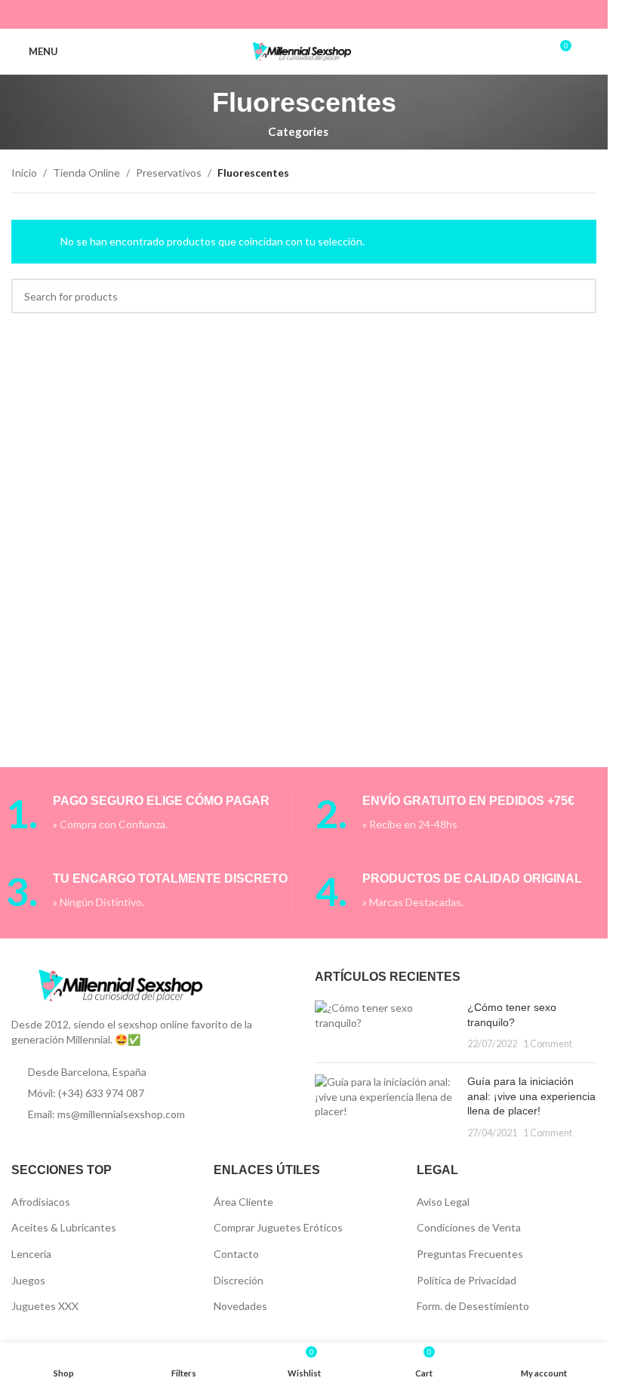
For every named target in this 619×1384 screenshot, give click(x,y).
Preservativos (169, 172)
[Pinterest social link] (294, 14)
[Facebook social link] (256, 14)
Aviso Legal (443, 1201)
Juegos (28, 1280)
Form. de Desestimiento (473, 1305)
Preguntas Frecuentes (470, 1253)
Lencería (31, 1253)
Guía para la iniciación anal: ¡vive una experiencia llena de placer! (531, 1096)
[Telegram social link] (351, 14)
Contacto (236, 1253)
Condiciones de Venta (469, 1227)
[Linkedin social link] (313, 14)
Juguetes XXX (45, 1305)
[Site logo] (304, 50)
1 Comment (547, 1044)
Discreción (238, 1280)
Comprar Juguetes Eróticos (278, 1227)
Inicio (24, 172)
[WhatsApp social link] (332, 14)
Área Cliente (243, 1201)
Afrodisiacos (40, 1201)
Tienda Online (86, 172)
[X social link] (275, 14)
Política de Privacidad (466, 1280)
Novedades (240, 1305)
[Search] (590, 51)
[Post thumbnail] (385, 1025)
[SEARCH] (579, 296)
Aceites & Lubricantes (63, 1227)
